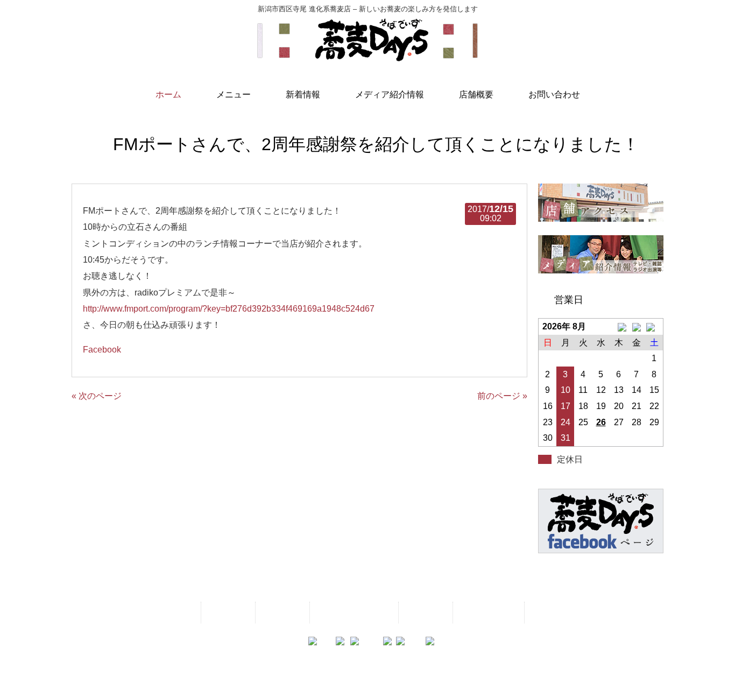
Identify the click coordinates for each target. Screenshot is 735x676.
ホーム (177, 612)
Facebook (102, 349)
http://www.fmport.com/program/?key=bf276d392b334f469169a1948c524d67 (228, 308)
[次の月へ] (654, 327)
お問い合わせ (487, 612)
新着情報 (281, 612)
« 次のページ (97, 395)
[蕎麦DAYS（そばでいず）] (367, 56)
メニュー (227, 612)
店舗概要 (424, 612)
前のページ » (502, 395)
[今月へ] (636, 327)
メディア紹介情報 (353, 612)
